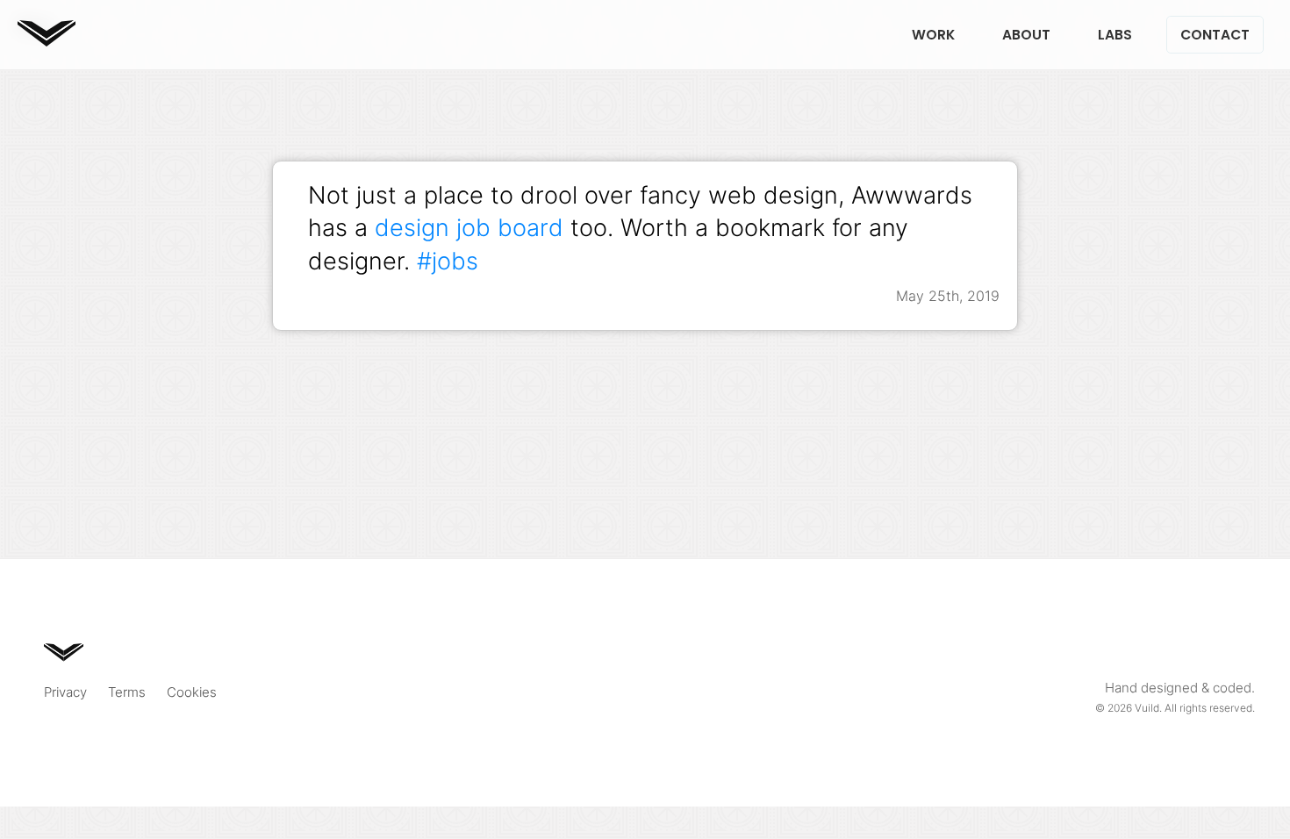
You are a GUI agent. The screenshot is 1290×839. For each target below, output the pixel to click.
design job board (469, 227)
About (1026, 34)
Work (933, 34)
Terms (127, 692)
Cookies (192, 692)
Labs (1115, 34)
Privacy (65, 692)
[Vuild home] (46, 41)
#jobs (447, 261)
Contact (1215, 34)
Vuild (1147, 707)
